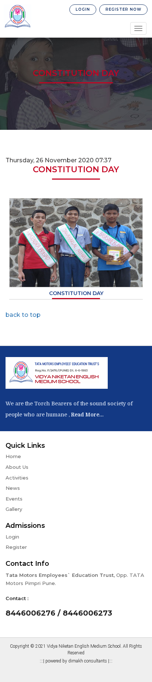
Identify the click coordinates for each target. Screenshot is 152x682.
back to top (23, 314)
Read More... (87, 415)
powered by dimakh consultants (76, 661)
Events (14, 499)
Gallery (14, 509)
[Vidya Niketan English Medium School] (17, 17)
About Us (17, 467)
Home (13, 456)
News (13, 488)
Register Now (123, 9)
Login (83, 9)
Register (16, 547)
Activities (17, 478)
